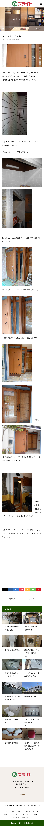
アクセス (34, 814)
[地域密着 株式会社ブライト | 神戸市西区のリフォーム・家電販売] (22, 774)
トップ (6, 811)
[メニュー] (40, 3)
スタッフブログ (15, 814)
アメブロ (26, 814)
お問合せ (22, 795)
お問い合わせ (26, 817)
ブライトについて (17, 811)
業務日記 (15, 40)
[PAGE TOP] (22, 764)
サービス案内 (30, 811)
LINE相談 (16, 817)
